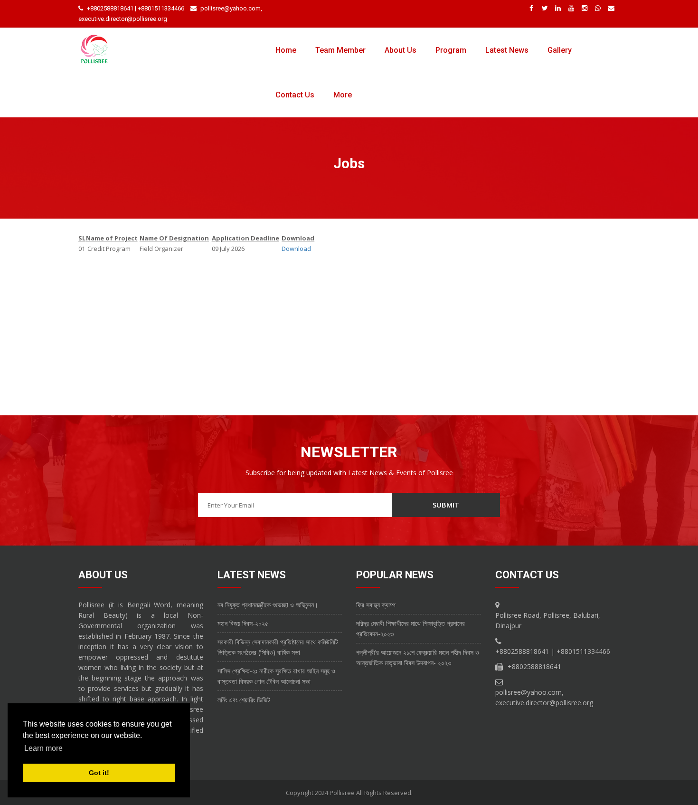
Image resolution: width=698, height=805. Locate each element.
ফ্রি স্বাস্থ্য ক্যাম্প (376, 604)
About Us (400, 50)
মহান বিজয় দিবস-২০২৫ (242, 623)
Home (285, 50)
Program (450, 50)
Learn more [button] (43, 748)
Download (296, 248)
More (342, 94)
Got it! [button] (99, 772)
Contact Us (294, 94)
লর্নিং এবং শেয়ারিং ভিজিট (243, 699)
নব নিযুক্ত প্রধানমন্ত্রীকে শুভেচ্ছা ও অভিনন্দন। (267, 604)
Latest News (506, 50)
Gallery (559, 50)
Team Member (340, 50)
